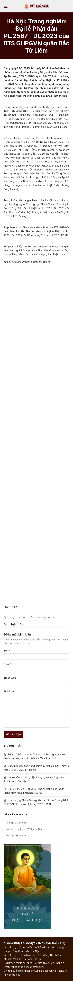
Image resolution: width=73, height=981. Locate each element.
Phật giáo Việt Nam (16, 822)
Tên (7, 650)
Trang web (10, 677)
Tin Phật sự (40, 617)
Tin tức (51, 617)
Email (7, 664)
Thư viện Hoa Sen (16, 835)
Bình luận (10, 691)
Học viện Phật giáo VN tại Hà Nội (24, 829)
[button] (5, 6)
